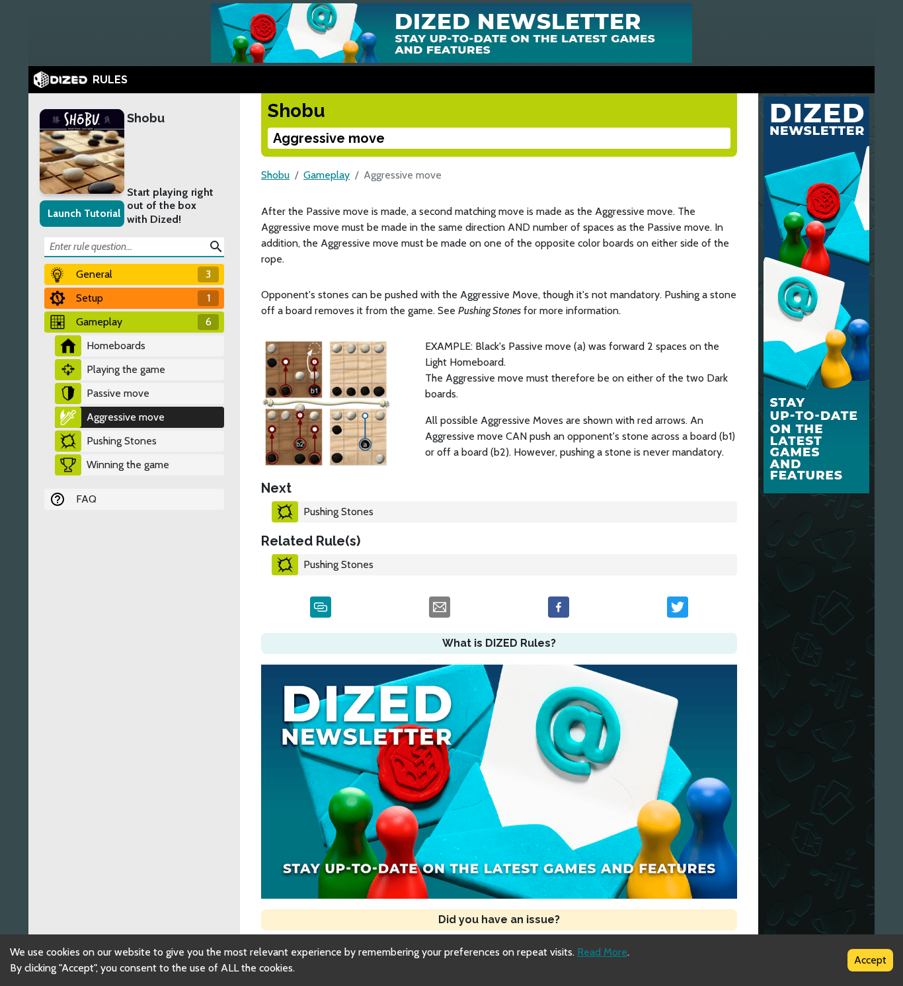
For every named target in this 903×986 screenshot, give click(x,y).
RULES (110, 79)
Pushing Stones (122, 440)
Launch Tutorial (84, 213)
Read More (602, 952)
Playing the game (126, 369)
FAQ (86, 499)
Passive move (118, 393)
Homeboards (116, 345)
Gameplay (326, 175)
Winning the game (128, 464)
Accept (870, 960)
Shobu (146, 118)
